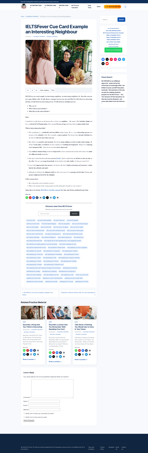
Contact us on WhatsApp (113, 50)
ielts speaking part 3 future (71, 254)
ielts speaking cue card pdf (34, 251)
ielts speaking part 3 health (34, 261)
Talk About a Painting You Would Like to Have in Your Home (84, 327)
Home (22, 16)
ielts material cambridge (33, 237)
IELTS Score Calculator (75, 6)
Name (25, 401)
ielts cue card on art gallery (61, 227)
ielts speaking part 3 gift (49, 257)
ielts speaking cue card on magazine (77, 247)
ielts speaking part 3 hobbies (68, 261)
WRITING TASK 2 (63, 6)
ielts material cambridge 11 (49, 237)
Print (52, 90)
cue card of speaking (72, 220)
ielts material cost (78, 237)
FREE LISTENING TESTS (113, 39)
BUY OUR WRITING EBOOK (113, 28)
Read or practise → (29, 359)
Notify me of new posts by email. (36, 417)
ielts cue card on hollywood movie (56, 230)
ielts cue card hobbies (32, 227)
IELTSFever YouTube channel (50, 190)
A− (28, 90)
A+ (37, 90)
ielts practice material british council (36, 247)
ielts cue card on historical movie (35, 230)
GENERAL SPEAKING (52, 36)
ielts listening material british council (72, 234)
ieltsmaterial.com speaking (49, 271)
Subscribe (74, 213)
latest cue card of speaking (34, 274)
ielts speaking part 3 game (34, 257)
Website (26, 409)
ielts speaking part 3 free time (35, 254)
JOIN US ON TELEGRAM (113, 46)
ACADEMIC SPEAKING (32, 16)
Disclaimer (111, 447)
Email (25, 405)
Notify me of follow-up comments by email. (40, 413)
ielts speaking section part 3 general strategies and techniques (44, 268)
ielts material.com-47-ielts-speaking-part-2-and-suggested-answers (62, 240)
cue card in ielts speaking (44, 220)
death (58, 158)
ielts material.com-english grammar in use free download (42, 244)
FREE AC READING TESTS (113, 35)
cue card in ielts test (59, 220)
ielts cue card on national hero (35, 234)
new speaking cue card (67, 274)
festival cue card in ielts (33, 223)
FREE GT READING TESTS (113, 37)
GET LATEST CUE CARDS (113, 42)
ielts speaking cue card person (52, 251)
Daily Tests (89, 6)
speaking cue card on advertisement (52, 278)
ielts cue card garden (64, 223)
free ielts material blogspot (49, 223)
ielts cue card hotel (46, 227)
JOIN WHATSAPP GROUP (113, 44)
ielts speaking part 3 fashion (70, 251)
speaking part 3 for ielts (81, 281)
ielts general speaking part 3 (53, 234)
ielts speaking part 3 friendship (53, 254)
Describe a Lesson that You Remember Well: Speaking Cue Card (58, 327)
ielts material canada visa (64, 237)
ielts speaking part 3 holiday (34, 264)
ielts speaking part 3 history (51, 261)
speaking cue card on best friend (73, 278)
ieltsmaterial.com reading (33, 271)
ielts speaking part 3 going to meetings (69, 257)
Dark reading (44, 90)
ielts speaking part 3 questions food (53, 264)
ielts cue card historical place (80, 223)
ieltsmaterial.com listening (70, 268)
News (98, 6)
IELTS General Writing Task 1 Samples (113, 33)
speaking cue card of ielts (33, 278)
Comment (27, 397)
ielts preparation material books (56, 247)
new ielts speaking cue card (51, 274)
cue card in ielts (31, 220)
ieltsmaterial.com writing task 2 (67, 271)
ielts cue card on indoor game (75, 230)
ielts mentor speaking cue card (67, 244)
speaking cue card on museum (35, 281)
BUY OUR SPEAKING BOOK (113, 30)
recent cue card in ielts (82, 274)
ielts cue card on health (76, 227)
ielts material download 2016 (34, 240)
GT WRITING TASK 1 (50, 6)
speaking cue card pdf (51, 281)
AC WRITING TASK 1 (36, 6)
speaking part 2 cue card (66, 281)
